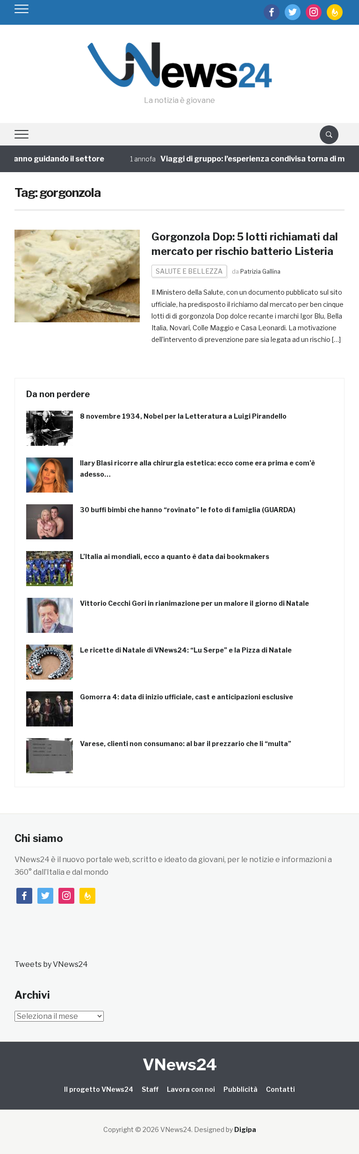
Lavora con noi (191, 1089)
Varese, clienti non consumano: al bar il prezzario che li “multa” (185, 744)
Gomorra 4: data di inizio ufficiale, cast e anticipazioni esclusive (186, 697)
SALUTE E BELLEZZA (189, 271)
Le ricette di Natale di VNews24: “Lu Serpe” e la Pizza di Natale (186, 650)
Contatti (280, 1089)
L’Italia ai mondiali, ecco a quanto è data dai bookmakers (174, 556)
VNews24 (180, 1064)
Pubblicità (240, 1089)
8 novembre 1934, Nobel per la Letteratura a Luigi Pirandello (183, 416)
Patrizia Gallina (260, 271)
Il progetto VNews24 (98, 1089)
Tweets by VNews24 (51, 964)
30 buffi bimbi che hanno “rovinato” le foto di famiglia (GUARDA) (187, 510)
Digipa (245, 1129)
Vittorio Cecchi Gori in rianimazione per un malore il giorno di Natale (194, 603)
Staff (150, 1089)
